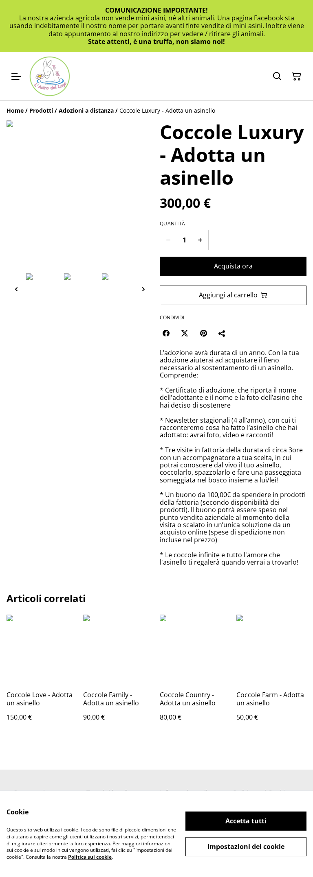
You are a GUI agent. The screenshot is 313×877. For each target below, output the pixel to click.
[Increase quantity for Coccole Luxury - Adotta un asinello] (200, 240)
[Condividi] (222, 333)
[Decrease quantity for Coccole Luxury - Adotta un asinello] (168, 240)
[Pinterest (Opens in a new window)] (203, 333)
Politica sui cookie (90, 856)
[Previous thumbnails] (16, 289)
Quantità (172, 224)
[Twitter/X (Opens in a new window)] (185, 333)
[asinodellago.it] (49, 76)
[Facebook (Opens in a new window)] (166, 333)
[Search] (277, 76)
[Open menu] (16, 76)
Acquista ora (233, 266)
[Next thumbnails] (143, 289)
